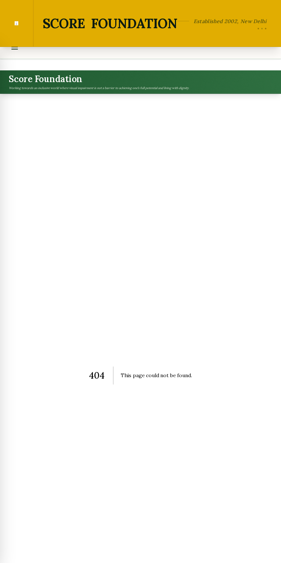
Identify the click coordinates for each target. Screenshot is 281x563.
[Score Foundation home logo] (17, 23)
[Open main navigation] (14, 47)
